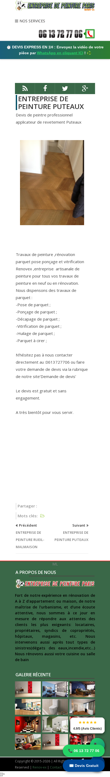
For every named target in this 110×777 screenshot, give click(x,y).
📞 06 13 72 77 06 (83, 751)
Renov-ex (39, 767)
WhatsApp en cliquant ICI (60, 53)
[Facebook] (45, 91)
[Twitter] (65, 91)
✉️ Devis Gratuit (84, 765)
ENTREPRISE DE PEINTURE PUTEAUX (51, 102)
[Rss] (25, 91)
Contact (56, 767)
